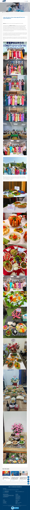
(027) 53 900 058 (7, 491)
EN (26, 1)
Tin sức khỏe (4, 502)
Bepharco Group (12, 25)
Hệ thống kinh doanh (18, 498)
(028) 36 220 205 (7, 496)
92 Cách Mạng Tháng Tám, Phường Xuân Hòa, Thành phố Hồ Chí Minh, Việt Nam (9, 495)
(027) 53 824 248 (6, 492)
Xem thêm (5, 480)
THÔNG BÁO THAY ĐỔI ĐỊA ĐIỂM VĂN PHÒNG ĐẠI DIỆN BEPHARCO (15, 478)
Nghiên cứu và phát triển (18, 502)
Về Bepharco (17, 495)
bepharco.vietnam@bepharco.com (20, 491)
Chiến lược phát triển (18, 497)
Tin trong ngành (5, 501)
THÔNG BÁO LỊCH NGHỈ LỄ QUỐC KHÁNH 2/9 (6, 478)
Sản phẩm (17, 501)
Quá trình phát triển (18, 496)
